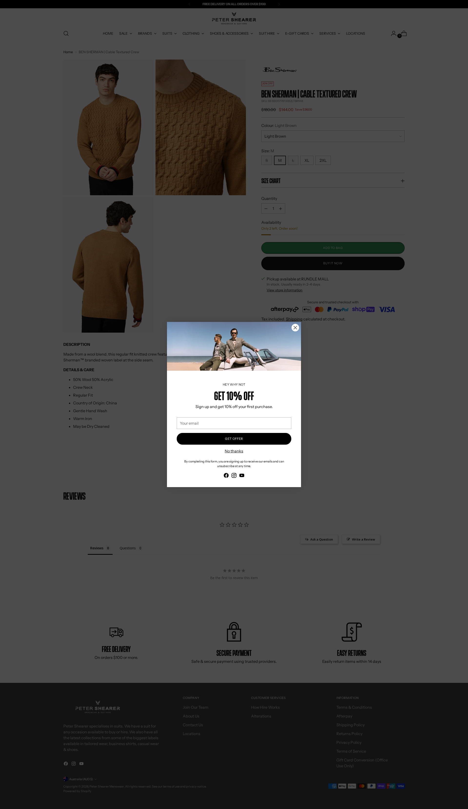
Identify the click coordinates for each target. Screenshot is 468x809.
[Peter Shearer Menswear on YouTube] (242, 476)
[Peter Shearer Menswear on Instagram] (234, 476)
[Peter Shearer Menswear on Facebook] (226, 476)
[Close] (295, 327)
